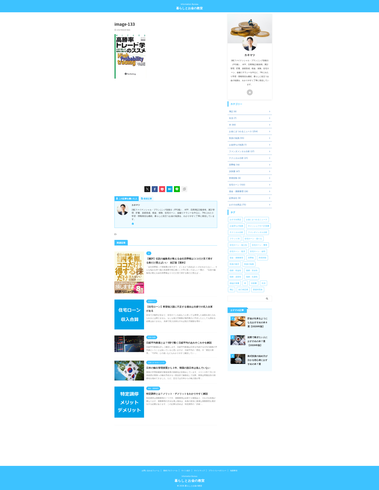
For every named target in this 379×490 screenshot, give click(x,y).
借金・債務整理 (236, 257)
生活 (263, 283)
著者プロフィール (170, 470)
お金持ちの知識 (236, 226)
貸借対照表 (257, 289)
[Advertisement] (139, 107)
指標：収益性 (235, 270)
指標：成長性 (235, 277)
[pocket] (162, 189)
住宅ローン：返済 (237, 251)
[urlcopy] (184, 189)
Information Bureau (189, 476)
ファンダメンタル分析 (257, 232)
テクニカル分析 (236, 232)
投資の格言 (234, 264)
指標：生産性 (252, 277)
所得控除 (262, 257)
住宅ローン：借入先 (238, 245)
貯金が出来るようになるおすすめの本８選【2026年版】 (258, 322)
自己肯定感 (243, 289)
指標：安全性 (252, 270)
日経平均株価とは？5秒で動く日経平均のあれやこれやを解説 (179, 342)
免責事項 (233, 470)
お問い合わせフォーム (150, 470)
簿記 (231, 289)
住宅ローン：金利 (257, 251)
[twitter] (147, 189)
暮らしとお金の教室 (189, 8)
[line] (177, 189)
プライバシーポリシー (217, 470)
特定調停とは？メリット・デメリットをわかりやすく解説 (177, 393)
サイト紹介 (185, 470)
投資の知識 (249, 264)
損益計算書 (234, 283)
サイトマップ (199, 470)
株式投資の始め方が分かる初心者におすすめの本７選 (258, 360)
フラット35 (235, 238)
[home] (133, 224)
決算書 (254, 283)
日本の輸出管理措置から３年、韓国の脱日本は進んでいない (178, 367)
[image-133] (169, 189)
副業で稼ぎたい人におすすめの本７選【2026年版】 (258, 341)
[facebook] (155, 189)
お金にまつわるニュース (256, 219)
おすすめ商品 (235, 219)
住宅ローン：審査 (259, 245)
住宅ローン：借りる (253, 238)
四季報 (251, 257)
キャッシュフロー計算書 (258, 226)
